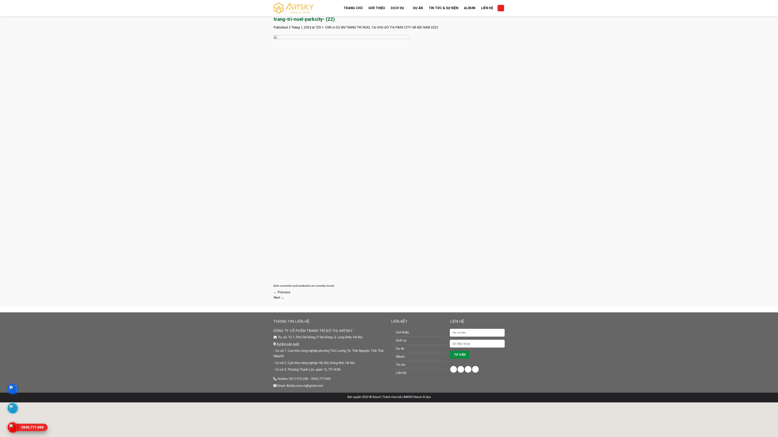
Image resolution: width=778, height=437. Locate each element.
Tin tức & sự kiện (443, 8)
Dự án (418, 8)
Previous (282, 292)
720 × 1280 (323, 27)
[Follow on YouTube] (475, 369)
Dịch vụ (397, 8)
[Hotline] (12, 427)
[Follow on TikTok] (468, 369)
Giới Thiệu (376, 8)
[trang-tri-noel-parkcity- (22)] (342, 156)
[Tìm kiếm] (501, 8)
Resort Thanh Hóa (385, 397)
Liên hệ (487, 8)
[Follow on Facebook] (453, 369)
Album (470, 8)
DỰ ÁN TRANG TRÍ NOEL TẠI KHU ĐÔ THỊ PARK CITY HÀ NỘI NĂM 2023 (387, 27)
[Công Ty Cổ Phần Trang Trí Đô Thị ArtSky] (294, 8)
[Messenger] (12, 389)
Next (279, 297)
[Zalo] (12, 408)
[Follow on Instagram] (460, 369)
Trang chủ (353, 8)
